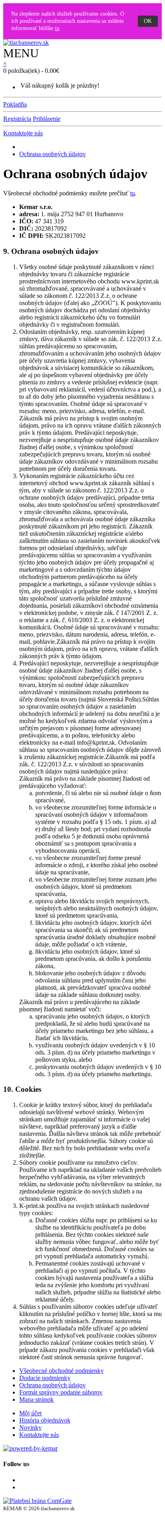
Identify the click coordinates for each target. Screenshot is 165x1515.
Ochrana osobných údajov (52, 154)
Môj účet (30, 1413)
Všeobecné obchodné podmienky (61, 1370)
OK (148, 21)
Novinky (30, 1427)
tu (57, 28)
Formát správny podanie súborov (61, 1392)
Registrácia (17, 118)
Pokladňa (15, 104)
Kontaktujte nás (23, 133)
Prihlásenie (46, 118)
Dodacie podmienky (44, 1377)
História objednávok (44, 1420)
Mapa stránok (36, 1399)
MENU (21, 53)
